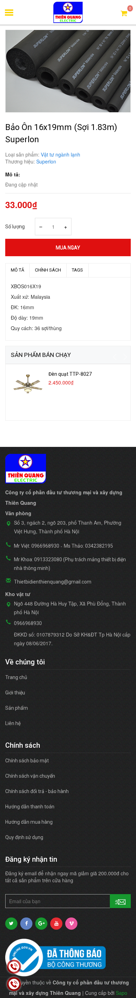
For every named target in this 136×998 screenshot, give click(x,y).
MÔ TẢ (17, 270)
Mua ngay (68, 247)
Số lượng (15, 226)
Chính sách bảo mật (27, 760)
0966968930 (28, 623)
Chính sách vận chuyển (30, 776)
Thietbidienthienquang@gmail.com (52, 582)
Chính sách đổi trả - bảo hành (37, 791)
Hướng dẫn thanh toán (29, 806)
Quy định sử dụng (24, 837)
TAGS (77, 270)
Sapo (121, 992)
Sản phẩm (16, 708)
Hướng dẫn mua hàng (29, 822)
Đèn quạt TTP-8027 (70, 374)
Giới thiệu (15, 692)
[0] (124, 13)
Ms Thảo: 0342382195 (88, 546)
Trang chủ (16, 677)
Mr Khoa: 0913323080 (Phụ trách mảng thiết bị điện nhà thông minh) (70, 564)
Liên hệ (13, 723)
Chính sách (48, 270)
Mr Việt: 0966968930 (36, 546)
